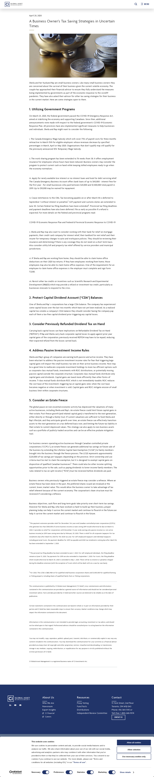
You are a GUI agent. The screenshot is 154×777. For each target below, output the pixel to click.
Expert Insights (49, 709)
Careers (48, 717)
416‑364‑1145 (124, 709)
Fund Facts (82, 706)
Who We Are (48, 703)
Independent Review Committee (92, 713)
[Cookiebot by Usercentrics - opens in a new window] (15, 772)
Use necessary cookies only (134, 757)
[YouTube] (15, 705)
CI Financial (50, 713)
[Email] (20, 705)
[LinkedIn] (10, 705)
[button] (136, 4)
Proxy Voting (83, 703)
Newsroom (47, 706)
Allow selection (134, 750)
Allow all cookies (134, 743)
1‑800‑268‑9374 (127, 713)
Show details (125, 772)
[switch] (69, 772)
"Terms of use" (79, 762)
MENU (146, 4)
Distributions (83, 709)
